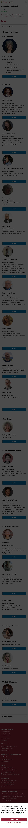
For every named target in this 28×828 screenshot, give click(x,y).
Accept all (14, 819)
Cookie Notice (18, 814)
